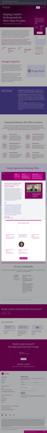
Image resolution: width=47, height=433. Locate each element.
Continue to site (23, 258)
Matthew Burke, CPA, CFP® (10, 235)
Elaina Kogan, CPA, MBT (10, 250)
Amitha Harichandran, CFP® (23, 250)
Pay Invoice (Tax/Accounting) (37, 178)
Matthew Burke (36, 194)
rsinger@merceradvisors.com (23, 236)
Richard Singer (7, 216)
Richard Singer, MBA (23, 234)
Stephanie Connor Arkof (35, 235)
